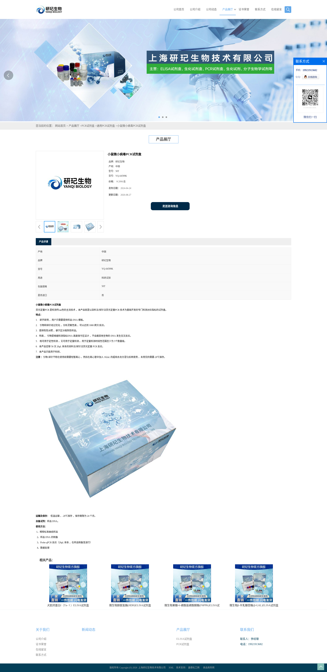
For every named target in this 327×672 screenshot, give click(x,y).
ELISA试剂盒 (184, 638)
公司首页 (179, 9)
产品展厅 (227, 9)
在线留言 (276, 9)
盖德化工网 (193, 667)
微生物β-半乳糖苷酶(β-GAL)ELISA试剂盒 (254, 605)
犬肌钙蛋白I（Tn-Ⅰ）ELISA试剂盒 (68, 605)
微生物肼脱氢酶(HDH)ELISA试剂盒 (130, 605)
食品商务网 (208, 667)
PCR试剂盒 (88, 125)
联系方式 (260, 9)
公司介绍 (195, 9)
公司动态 (211, 9)
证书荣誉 (244, 9)
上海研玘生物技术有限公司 (152, 667)
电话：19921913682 (251, 644)
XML (171, 667)
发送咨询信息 (170, 206)
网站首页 (60, 125)
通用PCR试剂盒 (106, 125)
